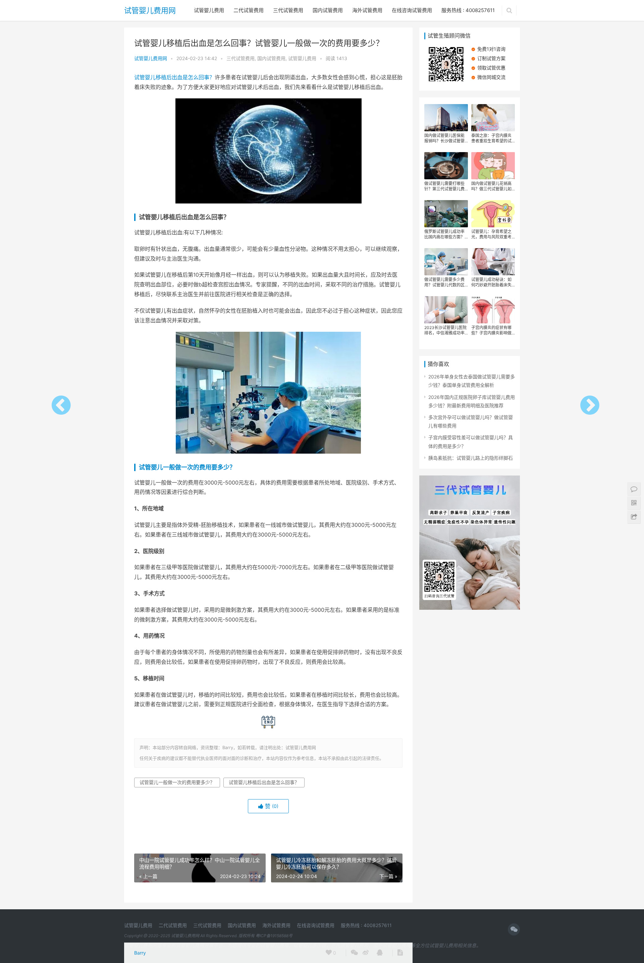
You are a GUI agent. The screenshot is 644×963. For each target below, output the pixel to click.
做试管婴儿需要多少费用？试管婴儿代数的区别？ (444, 282)
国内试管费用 (328, 10)
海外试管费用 (367, 10)
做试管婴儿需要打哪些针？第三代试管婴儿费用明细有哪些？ (444, 186)
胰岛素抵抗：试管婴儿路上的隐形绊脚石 (470, 458)
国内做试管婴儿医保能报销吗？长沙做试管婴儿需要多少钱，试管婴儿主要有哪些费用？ (444, 138)
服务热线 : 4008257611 (468, 10)
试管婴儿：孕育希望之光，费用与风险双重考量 (491, 234)
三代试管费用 (288, 10)
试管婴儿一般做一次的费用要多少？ (187, 467)
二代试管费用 (248, 10)
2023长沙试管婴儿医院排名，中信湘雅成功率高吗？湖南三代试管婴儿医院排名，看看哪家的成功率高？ (445, 330)
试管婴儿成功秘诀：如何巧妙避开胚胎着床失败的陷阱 (491, 282)
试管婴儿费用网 (150, 10)
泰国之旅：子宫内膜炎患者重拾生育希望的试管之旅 (491, 138)
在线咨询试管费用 (412, 10)
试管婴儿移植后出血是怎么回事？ (174, 77)
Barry (140, 953)
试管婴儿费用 (209, 10)
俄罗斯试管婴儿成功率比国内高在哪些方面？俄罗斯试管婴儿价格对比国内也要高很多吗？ (444, 234)
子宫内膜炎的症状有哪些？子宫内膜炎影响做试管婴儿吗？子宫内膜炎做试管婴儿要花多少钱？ (491, 330)
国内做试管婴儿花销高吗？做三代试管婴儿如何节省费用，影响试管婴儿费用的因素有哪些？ (491, 186)
